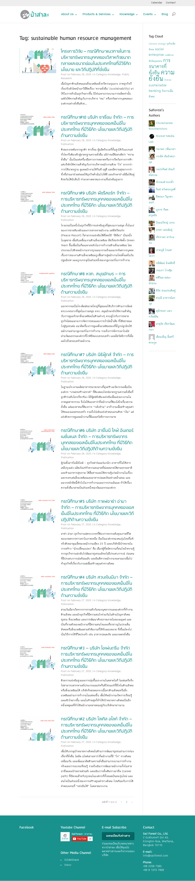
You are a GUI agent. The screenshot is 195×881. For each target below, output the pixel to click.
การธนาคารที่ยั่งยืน (159, 67)
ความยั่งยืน (162, 76)
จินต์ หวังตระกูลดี (165, 189)
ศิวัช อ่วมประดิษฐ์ (166, 290)
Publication (67, 144)
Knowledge (127, 14)
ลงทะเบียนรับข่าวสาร (118, 836)
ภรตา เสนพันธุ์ (164, 230)
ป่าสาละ (167, 80)
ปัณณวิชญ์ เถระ (165, 222)
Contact (171, 3)
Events (148, 14)
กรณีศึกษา (169, 55)
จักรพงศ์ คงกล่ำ (165, 182)
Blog (165, 14)
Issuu (67, 865)
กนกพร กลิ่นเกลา (166, 149)
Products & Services (97, 14)
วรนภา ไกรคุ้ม (164, 270)
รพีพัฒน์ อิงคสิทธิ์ (165, 263)
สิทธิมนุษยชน (155, 61)
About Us (67, 14)
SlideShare (71, 860)
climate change (157, 44)
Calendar (156, 3)
